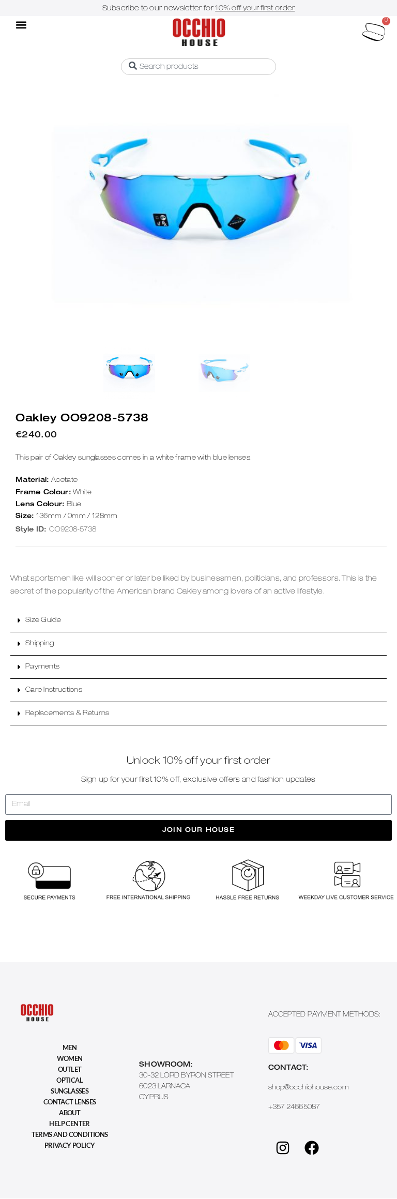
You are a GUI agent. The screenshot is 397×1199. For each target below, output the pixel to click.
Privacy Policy (69, 1145)
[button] (21, 24)
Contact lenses (69, 1102)
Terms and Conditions (70, 1134)
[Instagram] (282, 1147)
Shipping (39, 644)
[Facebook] (311, 1147)
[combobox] (198, 66)
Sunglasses (69, 1091)
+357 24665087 (294, 1107)
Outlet (69, 1069)
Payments (42, 667)
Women (70, 1058)
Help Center (69, 1123)
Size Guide (43, 620)
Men (70, 1047)
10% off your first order (255, 8)
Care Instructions (53, 690)
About (69, 1113)
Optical (69, 1080)
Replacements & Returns (67, 713)
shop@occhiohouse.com (308, 1088)
